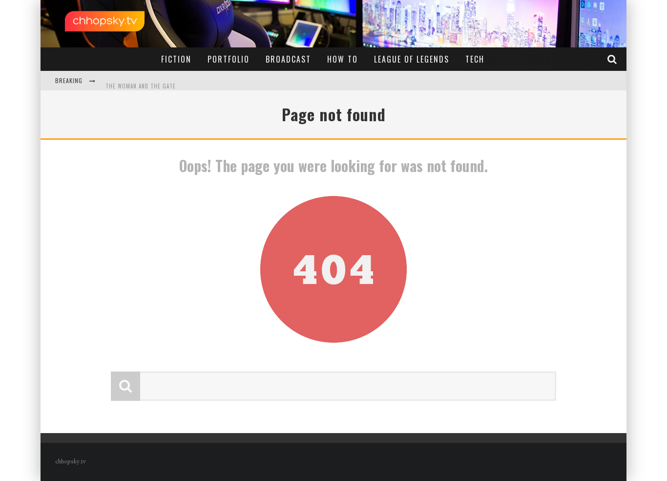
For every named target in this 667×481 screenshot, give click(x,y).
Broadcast (288, 59)
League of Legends (411, 59)
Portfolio (229, 59)
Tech (474, 59)
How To (342, 59)
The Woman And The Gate (140, 82)
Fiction (176, 59)
